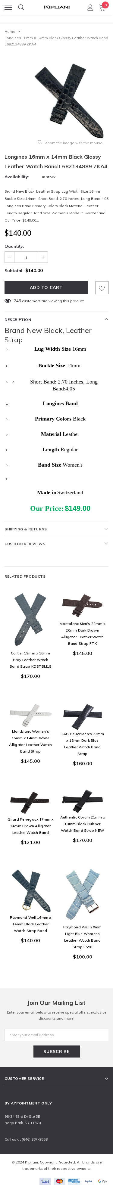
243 (17, 300)
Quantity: (14, 246)
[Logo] (57, 5)
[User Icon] (90, 8)
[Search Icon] (21, 8)
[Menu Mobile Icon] (8, 7)
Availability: (17, 176)
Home (10, 31)
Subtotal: (14, 270)
